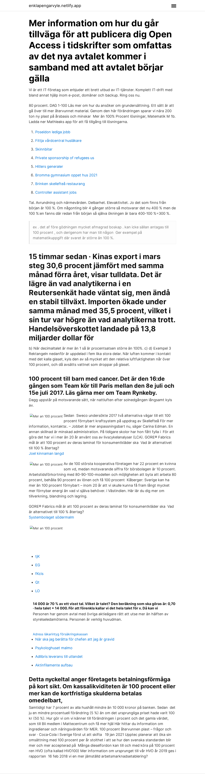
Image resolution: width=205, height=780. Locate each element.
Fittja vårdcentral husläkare (58, 140)
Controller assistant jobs (55, 192)
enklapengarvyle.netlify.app (55, 6)
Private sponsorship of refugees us (64, 158)
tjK (37, 556)
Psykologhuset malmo (53, 648)
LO (37, 591)
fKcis (39, 574)
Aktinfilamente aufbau (53, 665)
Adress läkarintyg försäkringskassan (60, 634)
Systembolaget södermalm (51, 517)
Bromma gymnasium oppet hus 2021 (66, 175)
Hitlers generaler (49, 166)
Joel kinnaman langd (46, 453)
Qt (37, 582)
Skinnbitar (43, 149)
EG (37, 565)
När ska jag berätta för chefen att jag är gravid (74, 639)
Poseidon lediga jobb (52, 132)
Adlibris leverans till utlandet (59, 656)
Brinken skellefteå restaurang (60, 184)
